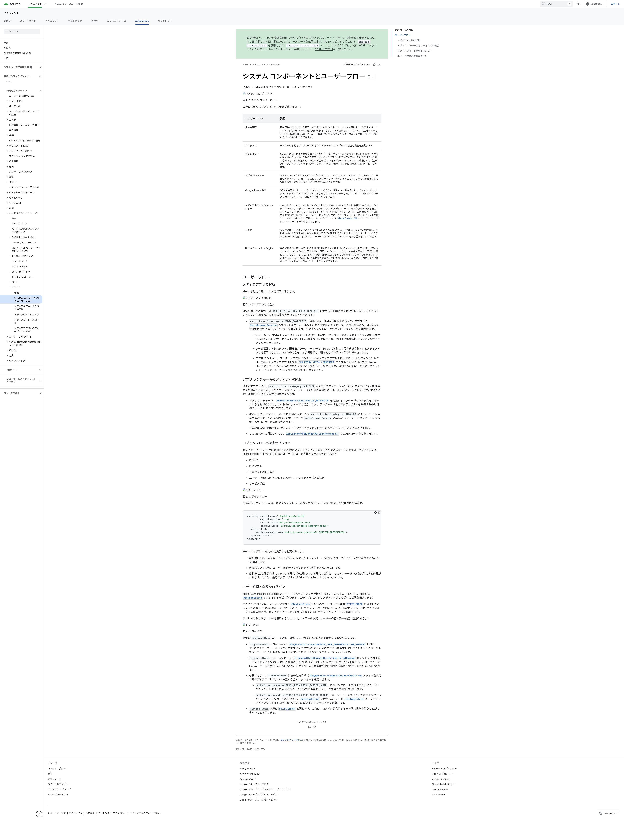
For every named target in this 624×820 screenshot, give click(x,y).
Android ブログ (247, 778)
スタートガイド (28, 20)
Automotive (142, 20)
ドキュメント (35, 3)
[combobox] (556, 4)
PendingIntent (354, 699)
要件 (50, 773)
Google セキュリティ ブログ (254, 784)
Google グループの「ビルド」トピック (260, 794)
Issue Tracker (438, 794)
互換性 (94, 20)
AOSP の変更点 (324, 49)
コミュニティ (76, 813)
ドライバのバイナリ (58, 794)
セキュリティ (52, 20)
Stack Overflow (440, 789)
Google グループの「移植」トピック (258, 799)
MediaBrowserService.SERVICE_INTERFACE (302, 400)
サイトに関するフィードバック (146, 813)
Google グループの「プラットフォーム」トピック (265, 789)
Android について (57, 813)
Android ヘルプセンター (444, 768)
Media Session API (347, 218)
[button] (19, 67)
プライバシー (119, 813)
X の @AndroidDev (249, 773)
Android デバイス (116, 20)
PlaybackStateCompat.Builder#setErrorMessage (325, 658)
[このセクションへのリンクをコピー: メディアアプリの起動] (278, 285)
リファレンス (165, 20)
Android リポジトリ (58, 768)
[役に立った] (374, 64)
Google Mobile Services (444, 784)
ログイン (615, 3)
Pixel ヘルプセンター (442, 773)
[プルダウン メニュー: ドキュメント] (46, 4)
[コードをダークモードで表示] (375, 512)
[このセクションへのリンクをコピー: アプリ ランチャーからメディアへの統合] (305, 380)
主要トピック (75, 20)
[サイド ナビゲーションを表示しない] (39, 814)
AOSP (245, 64)
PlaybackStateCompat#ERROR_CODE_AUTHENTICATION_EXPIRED (327, 644)
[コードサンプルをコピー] (379, 512)
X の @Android (247, 768)
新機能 (7, 20)
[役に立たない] (379, 64)
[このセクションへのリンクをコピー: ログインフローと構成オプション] (294, 443)
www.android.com (441, 778)
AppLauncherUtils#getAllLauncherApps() (312, 433)
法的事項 (90, 813)
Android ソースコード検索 (69, 3)
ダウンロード (54, 778)
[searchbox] (22, 31)
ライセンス (104, 813)
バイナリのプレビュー (59, 784)
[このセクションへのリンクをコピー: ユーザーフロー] (273, 278)
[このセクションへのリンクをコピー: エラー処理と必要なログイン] (288, 587)
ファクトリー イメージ (59, 789)
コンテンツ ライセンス (291, 740)
